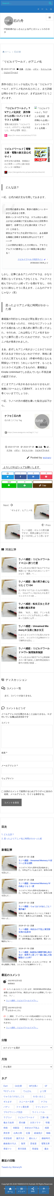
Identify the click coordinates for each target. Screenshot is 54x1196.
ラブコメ (7, 1117)
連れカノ (33, 1138)
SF (48, 447)
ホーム (8, 52)
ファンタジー (41, 1107)
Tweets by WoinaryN (12, 1167)
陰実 (23, 1143)
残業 (47, 1127)
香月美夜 (22, 1148)
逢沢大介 (20, 1138)
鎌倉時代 (46, 1138)
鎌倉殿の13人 (9, 1143)
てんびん (27, 1091)
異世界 (6, 1133)
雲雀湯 (33, 1143)
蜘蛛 (48, 1133)
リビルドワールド (11, 72)
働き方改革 (8, 1122)
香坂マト (7, 1148)
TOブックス (9, 1091)
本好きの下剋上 (32, 1127)
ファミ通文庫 (22, 1107)
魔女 (46, 1148)
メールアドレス (9, 765)
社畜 (28, 1133)
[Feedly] (51, 9)
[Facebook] (21, 476)
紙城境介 (38, 1133)
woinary (47, 457)
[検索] (50, 3)
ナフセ (28, 69)
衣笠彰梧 (7, 1138)
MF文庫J (33, 1086)
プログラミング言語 (12, 1112)
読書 (19, 52)
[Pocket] (46, 476)
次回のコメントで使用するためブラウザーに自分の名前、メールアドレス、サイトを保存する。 (28, 792)
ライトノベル (46, 69)
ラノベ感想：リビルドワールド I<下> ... (22, 1000)
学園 (47, 1122)
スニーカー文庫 (26, 1101)
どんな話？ (8, 834)
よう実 (43, 1091)
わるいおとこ (39, 1096)
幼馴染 (16, 1127)
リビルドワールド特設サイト (30, 259)
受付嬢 (22, 1122)
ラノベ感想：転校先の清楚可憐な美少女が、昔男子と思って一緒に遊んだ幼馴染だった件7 (35, 955)
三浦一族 (44, 1117)
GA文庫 (18, 1086)
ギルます (7, 1101)
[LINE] (9, 485)
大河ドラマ (35, 1122)
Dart (5, 1086)
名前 (4, 752)
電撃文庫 (45, 1143)
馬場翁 (35, 1148)
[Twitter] (38, 9)
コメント (5, 722)
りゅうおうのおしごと (13, 1096)
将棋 (5, 1127)
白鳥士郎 (18, 1133)
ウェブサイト (7, 778)
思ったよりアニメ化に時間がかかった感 (22, 838)
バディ (35, 69)
